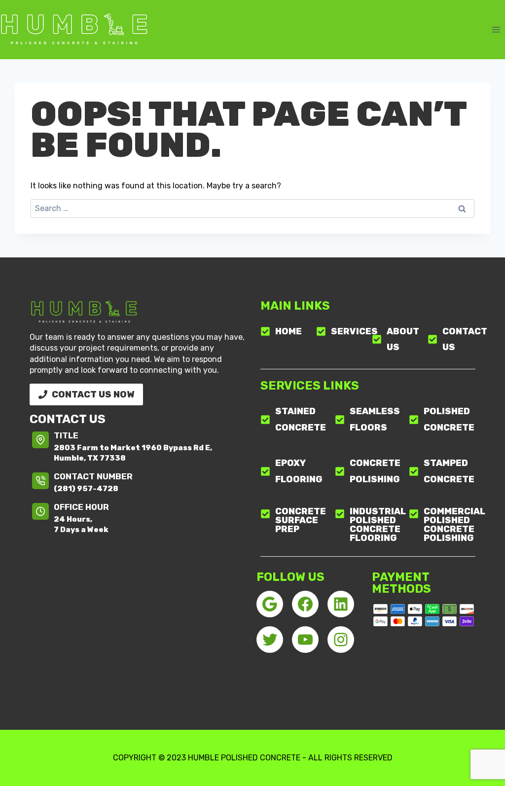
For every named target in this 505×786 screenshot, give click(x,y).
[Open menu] (496, 29)
